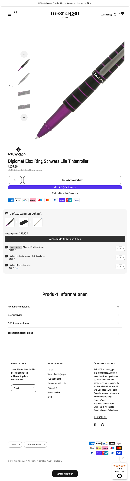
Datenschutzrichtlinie (57, 383)
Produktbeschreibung (19, 306)
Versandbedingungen (57, 374)
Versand (19, 170)
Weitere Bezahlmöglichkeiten (65, 193)
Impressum (52, 388)
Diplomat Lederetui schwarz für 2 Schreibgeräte (27, 256)
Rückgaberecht (54, 378)
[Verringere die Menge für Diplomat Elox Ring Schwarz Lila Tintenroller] (10, 180)
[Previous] (24, 54)
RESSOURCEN (55, 363)
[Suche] (15, 12)
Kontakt (51, 369)
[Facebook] (97, 424)
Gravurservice (15, 315)
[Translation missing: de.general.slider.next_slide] (13, 86)
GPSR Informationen (18, 323)
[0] (120, 15)
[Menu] (125, 464)
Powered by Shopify (54, 461)
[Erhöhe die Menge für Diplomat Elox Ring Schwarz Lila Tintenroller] (19, 180)
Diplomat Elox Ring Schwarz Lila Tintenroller (34, 247)
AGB (50, 397)
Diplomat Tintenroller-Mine (20, 265)
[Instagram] (104, 424)
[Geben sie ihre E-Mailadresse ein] (33, 388)
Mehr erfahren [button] (100, 416)
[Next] (24, 117)
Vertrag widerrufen (65, 473)
